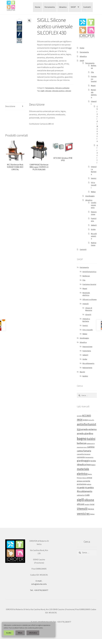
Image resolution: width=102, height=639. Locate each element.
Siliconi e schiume (62, 88)
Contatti (87, 7)
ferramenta (89, 457)
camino (91, 447)
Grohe (93, 229)
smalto (87, 504)
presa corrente (83, 481)
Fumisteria (93, 219)
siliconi (68, 91)
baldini (91, 439)
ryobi (87, 495)
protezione (81, 484)
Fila (92, 72)
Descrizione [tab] (10, 106)
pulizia (89, 484)
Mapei (93, 85)
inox (88, 464)
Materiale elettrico (94, 93)
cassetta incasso (83, 454)
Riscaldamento (94, 236)
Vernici (93, 178)
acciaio (79, 416)
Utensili (85, 304)
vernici (81, 513)
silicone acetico (58, 91)
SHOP (73, 7)
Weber (93, 192)
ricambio (89, 487)
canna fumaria (84, 450)
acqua (85, 420)
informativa (33, 633)
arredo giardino (85, 433)
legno (93, 465)
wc (88, 513)
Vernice (91, 509)
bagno (82, 438)
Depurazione (94, 213)
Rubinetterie (93, 244)
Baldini (85, 376)
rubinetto (80, 495)
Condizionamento (93, 205)
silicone (48, 91)
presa (89, 477)
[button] (29, 21)
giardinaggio (83, 460)
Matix (90, 474)
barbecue (81, 443)
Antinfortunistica (89, 272)
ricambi (80, 487)
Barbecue (86, 276)
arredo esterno (89, 429)
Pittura (79, 478)
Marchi (82, 372)
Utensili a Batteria (94, 170)
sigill (42, 91)
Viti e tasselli (93, 185)
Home (37, 7)
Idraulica (62, 7)
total (92, 504)
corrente (81, 457)
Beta (85, 447)
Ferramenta (50, 7)
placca (84, 478)
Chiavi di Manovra (88, 309)
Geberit (94, 225)
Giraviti (97, 154)
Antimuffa (91, 420)
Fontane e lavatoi (89, 284)
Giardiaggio (90, 196)
